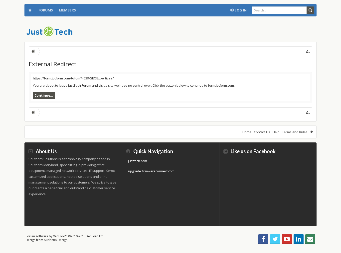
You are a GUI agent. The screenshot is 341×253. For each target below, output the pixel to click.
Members (67, 10)
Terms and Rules (295, 132)
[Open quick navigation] (308, 51)
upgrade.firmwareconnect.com (151, 171)
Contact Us (262, 132)
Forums (45, 10)
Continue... (43, 95)
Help (276, 132)
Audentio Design (55, 240)
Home (29, 10)
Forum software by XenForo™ (65, 236)
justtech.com (137, 161)
